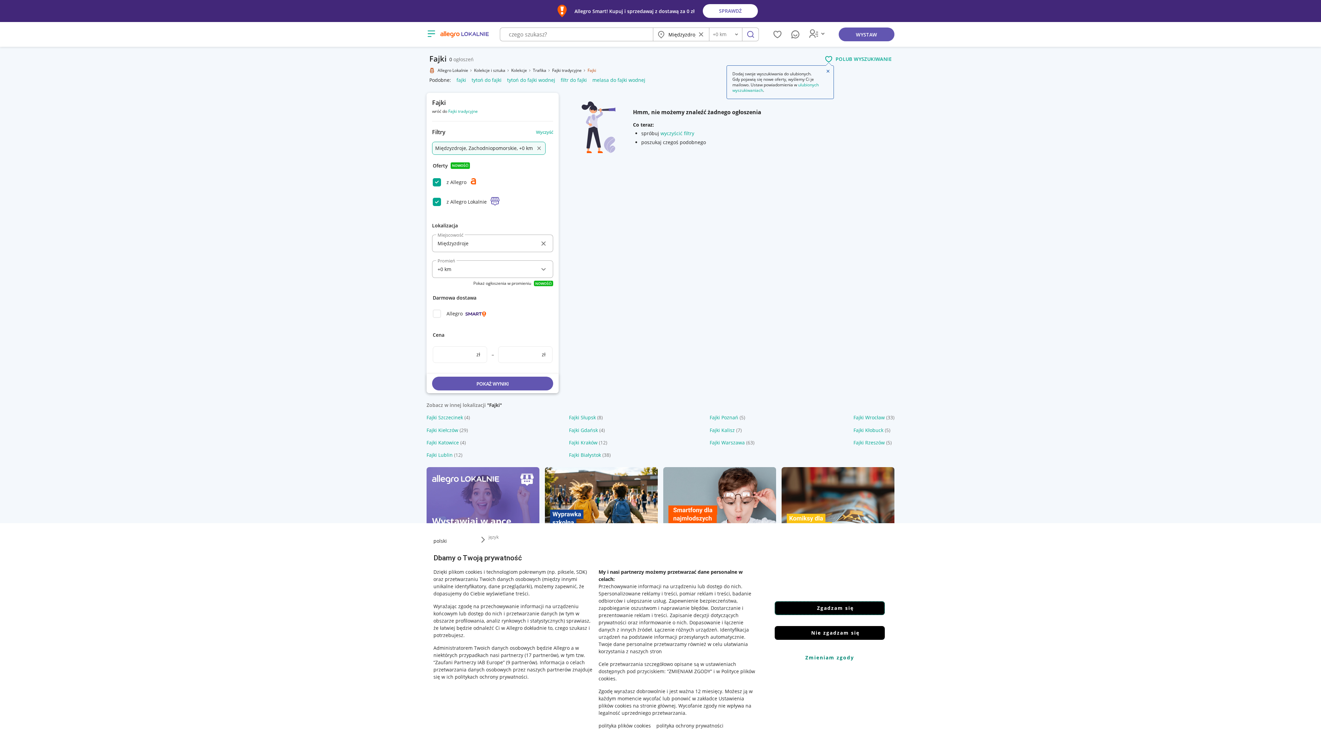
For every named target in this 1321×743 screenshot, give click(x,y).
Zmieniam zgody (829, 657)
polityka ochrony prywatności (689, 725)
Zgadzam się (835, 608)
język (493, 537)
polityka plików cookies (625, 725)
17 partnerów (541, 655)
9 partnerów (521, 662)
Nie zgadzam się (835, 632)
